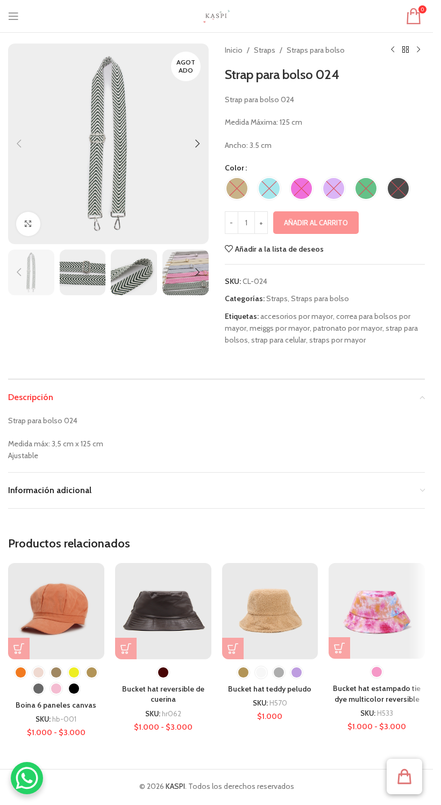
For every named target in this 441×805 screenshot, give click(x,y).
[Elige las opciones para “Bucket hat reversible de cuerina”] (126, 648)
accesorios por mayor (296, 316)
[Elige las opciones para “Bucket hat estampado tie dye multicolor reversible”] (339, 648)
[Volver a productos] (405, 50)
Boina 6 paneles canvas (56, 705)
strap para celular (278, 340)
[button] (19, 143)
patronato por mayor (347, 328)
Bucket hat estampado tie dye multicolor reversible (377, 693)
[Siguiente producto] (418, 50)
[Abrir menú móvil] (13, 16)
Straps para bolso (316, 50)
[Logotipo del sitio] (216, 15)
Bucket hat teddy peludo (269, 689)
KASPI (175, 786)
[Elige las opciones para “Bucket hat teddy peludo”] (233, 648)
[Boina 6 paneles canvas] (56, 611)
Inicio (234, 50)
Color (234, 168)
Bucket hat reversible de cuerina (163, 694)
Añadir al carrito (316, 222)
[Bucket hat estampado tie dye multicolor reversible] (377, 611)
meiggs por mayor (280, 328)
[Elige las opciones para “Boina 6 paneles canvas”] (19, 648)
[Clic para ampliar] (28, 224)
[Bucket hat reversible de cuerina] (163, 611)
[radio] (237, 188)
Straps (264, 50)
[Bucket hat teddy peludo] (270, 611)
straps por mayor (337, 340)
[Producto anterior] (392, 50)
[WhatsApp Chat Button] (27, 778)
